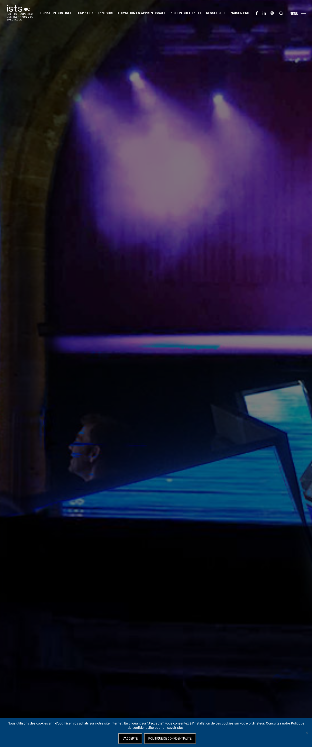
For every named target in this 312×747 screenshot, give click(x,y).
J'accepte (130, 738)
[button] (298, 13)
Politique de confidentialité (170, 738)
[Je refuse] (307, 732)
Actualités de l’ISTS (156, 407)
